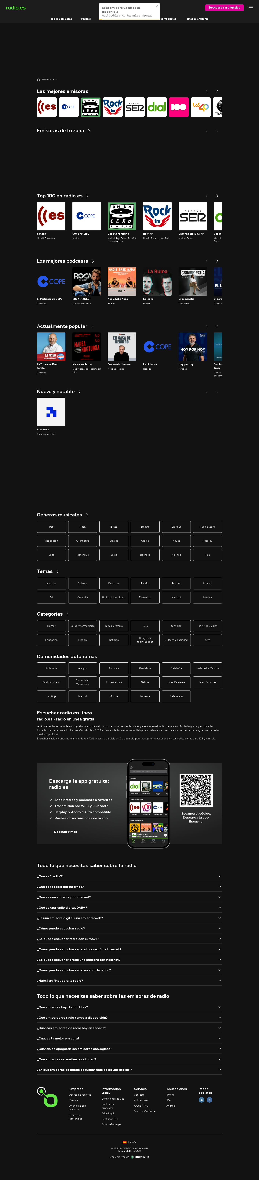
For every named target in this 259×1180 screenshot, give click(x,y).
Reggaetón (51, 541)
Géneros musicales (164, 19)
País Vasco (176, 696)
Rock (83, 527)
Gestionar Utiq (110, 1119)
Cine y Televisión (208, 626)
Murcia (114, 696)
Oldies (145, 541)
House (176, 541)
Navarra (145, 696)
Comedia (82, 597)
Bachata (145, 555)
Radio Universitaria (114, 597)
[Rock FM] (113, 107)
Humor (51, 626)
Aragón (82, 668)
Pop (51, 527)
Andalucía (51, 668)
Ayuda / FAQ (141, 1106)
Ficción (82, 640)
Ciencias (176, 626)
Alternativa (82, 541)
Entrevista (145, 597)
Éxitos (114, 527)
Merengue (83, 555)
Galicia (145, 682)
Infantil (207, 583)
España (132, 1142)
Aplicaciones (141, 1100)
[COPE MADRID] (69, 107)
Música (207, 597)
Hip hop (176, 555)
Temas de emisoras (196, 19)
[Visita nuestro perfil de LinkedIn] (201, 1100)
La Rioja (51, 696)
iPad (169, 1100)
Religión (176, 583)
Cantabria (145, 668)
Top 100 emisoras (61, 19)
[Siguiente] (217, 194)
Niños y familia (114, 626)
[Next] (217, 89)
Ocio (145, 626)
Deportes (113, 583)
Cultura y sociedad (176, 640)
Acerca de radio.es (80, 1095)
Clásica (113, 541)
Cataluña (176, 668)
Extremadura (114, 682)
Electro (145, 527)
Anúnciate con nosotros (77, 1108)
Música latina (207, 527)
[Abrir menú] (250, 7)
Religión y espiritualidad (145, 640)
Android (171, 1106)
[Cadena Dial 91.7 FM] (157, 107)
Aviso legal (108, 1113)
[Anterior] (206, 194)
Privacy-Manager (111, 1124)
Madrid (82, 696)
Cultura (82, 583)
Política (145, 583)
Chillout (176, 527)
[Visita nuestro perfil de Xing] (209, 1100)
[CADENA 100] (179, 107)
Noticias (51, 583)
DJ (51, 597)
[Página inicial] (38, 79)
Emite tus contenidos (75, 1117)
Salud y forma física (83, 626)
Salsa (114, 555)
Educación (51, 640)
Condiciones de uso (113, 1099)
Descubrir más (65, 832)
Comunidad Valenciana (82, 682)
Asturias (114, 668)
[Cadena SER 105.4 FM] (135, 107)
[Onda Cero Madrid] (91, 107)
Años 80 (207, 541)
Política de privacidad (108, 1106)
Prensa (73, 1100)
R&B (207, 555)
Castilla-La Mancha (207, 668)
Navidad (176, 597)
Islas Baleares (176, 682)
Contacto (139, 1095)
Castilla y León (51, 682)
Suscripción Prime (144, 1111)
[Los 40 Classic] (201, 107)
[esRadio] (47, 107)
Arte (207, 640)
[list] (129, 107)
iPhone (170, 1095)
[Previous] (206, 89)
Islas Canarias (207, 682)
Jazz (51, 555)
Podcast (86, 19)
